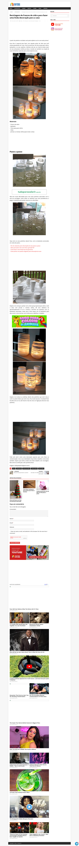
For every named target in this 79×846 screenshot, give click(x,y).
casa (14, 468)
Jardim (23, 8)
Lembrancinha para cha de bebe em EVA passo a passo (42, 492)
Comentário (13, 509)
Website (12, 527)
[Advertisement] (19, 31)
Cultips (21, 20)
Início (10, 8)
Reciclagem (36, 20)
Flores (34, 8)
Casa (29, 20)
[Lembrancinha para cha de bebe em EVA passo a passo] (42, 485)
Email (11, 523)
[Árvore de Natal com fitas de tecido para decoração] (16, 489)
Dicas (40, 8)
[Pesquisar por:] (59, 16)
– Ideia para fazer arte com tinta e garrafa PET (22, 247)
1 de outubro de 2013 (15, 20)
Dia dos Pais (17, 8)
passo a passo (34, 468)
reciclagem (41, 468)
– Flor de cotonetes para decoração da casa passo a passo (25, 246)
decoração (19, 468)
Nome (11, 518)
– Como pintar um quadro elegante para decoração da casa (25, 251)
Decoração (32, 20)
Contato (45, 8)
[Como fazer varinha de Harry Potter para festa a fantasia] (29, 484)
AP (20, 843)
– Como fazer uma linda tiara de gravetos (21, 249)
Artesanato (26, 20)
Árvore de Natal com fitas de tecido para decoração (15, 500)
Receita (29, 8)
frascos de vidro (26, 468)
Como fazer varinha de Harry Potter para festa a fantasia (29, 490)
